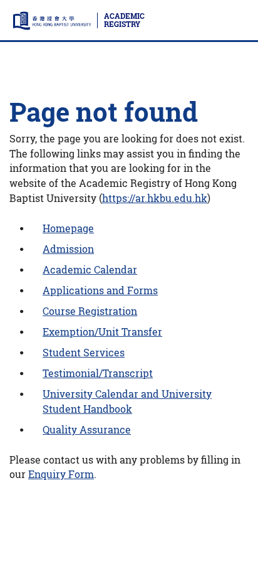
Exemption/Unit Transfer (102, 332)
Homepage (68, 228)
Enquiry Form (61, 474)
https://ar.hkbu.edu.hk (154, 198)
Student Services (84, 352)
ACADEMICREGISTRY (124, 20)
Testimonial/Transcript (98, 373)
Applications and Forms (100, 290)
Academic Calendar (90, 270)
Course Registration (90, 311)
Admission (68, 249)
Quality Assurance (87, 430)
